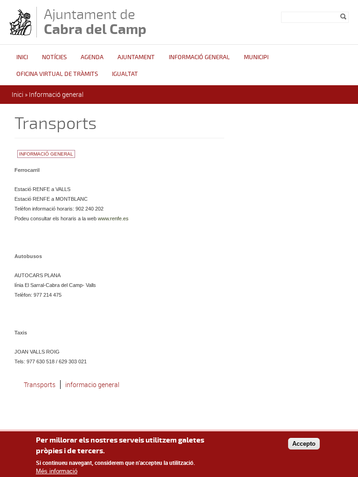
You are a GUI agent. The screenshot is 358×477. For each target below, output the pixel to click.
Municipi (256, 57)
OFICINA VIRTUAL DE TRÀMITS (57, 74)
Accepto (304, 443)
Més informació (56, 471)
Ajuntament (136, 57)
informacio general (92, 384)
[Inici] (20, 32)
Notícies (54, 57)
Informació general (199, 57)
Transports (39, 384)
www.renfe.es (113, 218)
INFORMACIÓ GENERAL (46, 154)
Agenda (92, 57)
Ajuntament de (95, 21)
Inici (22, 57)
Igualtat (125, 74)
